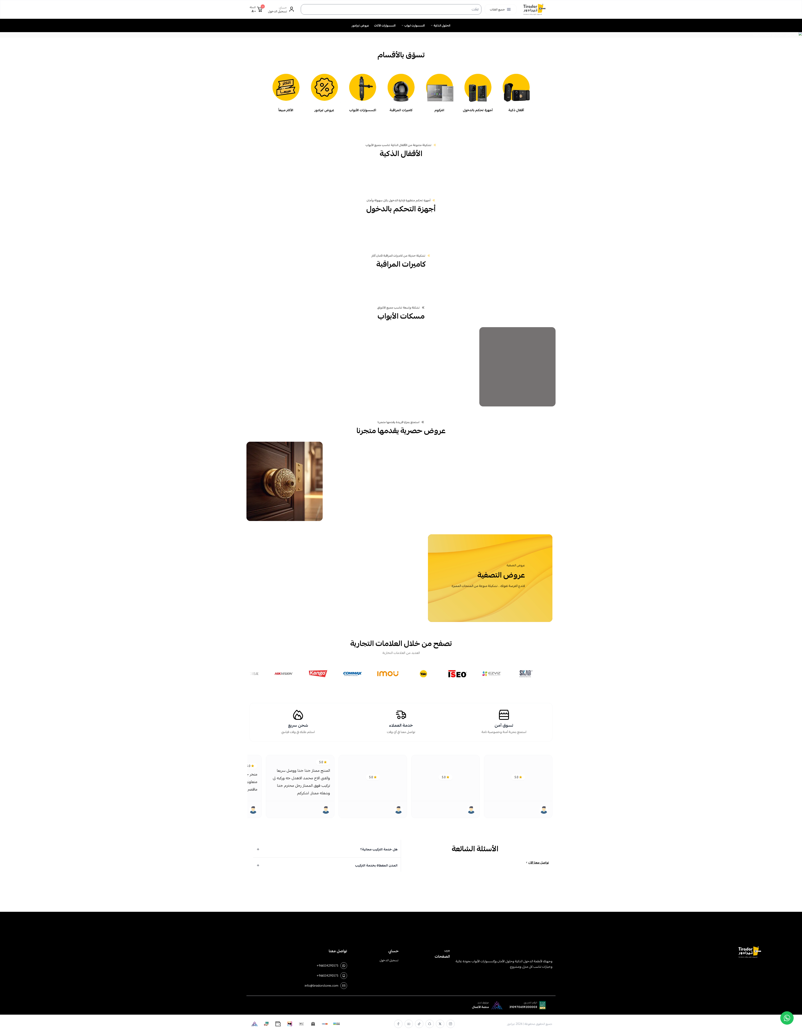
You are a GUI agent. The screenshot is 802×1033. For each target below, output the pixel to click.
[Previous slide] (774, 35)
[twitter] (440, 1024)
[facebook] (398, 1024)
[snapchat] (429, 1024)
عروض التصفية (516, 565)
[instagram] (450, 1024)
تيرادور (511, 1024)
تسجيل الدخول (389, 960)
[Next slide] (28, 35)
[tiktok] (419, 1024)
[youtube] (409, 1024)
